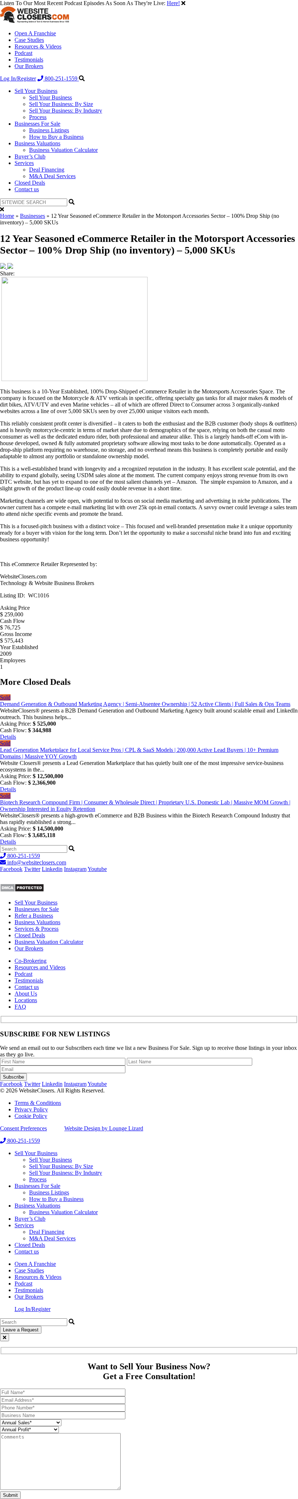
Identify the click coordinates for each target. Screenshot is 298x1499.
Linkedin (52, 869)
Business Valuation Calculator (63, 150)
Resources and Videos (40, 967)
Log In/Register (18, 78)
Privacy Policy (31, 1109)
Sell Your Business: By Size (61, 104)
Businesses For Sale (37, 124)
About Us (26, 993)
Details (8, 737)
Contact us (27, 189)
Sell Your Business (36, 91)
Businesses (32, 216)
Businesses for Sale (37, 909)
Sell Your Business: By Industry (65, 110)
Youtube (97, 869)
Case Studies (29, 40)
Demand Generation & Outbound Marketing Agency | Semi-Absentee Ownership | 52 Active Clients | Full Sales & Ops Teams (145, 704)
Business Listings (49, 130)
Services (24, 163)
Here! (173, 3)
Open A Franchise (35, 33)
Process (38, 117)
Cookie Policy (31, 1116)
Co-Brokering (31, 961)
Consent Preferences (23, 1128)
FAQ (20, 1007)
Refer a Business (34, 916)
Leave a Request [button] (21, 1330)
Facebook (11, 869)
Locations (26, 1000)
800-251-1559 (61, 78)
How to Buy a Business (56, 137)
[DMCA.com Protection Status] (22, 890)
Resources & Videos (38, 46)
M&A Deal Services (52, 176)
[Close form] (4, 1337)
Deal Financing (46, 169)
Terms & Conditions (38, 1103)
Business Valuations (37, 143)
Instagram (75, 869)
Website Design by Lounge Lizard (103, 1128)
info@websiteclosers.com (36, 862)
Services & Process (37, 929)
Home (7, 216)
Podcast (23, 53)
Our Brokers (29, 66)
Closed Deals (30, 183)
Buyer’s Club (30, 156)
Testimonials (29, 59)
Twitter (32, 869)
